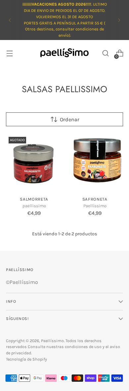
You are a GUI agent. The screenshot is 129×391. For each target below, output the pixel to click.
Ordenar (69, 119)
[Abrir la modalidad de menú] (9, 53)
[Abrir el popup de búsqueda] (105, 53)
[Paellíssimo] (64, 53)
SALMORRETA (34, 199)
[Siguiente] (119, 20)
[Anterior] (10, 20)
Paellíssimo (52, 340)
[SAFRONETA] (95, 162)
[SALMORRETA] (34, 162)
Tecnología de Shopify (26, 359)
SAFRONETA (95, 199)
